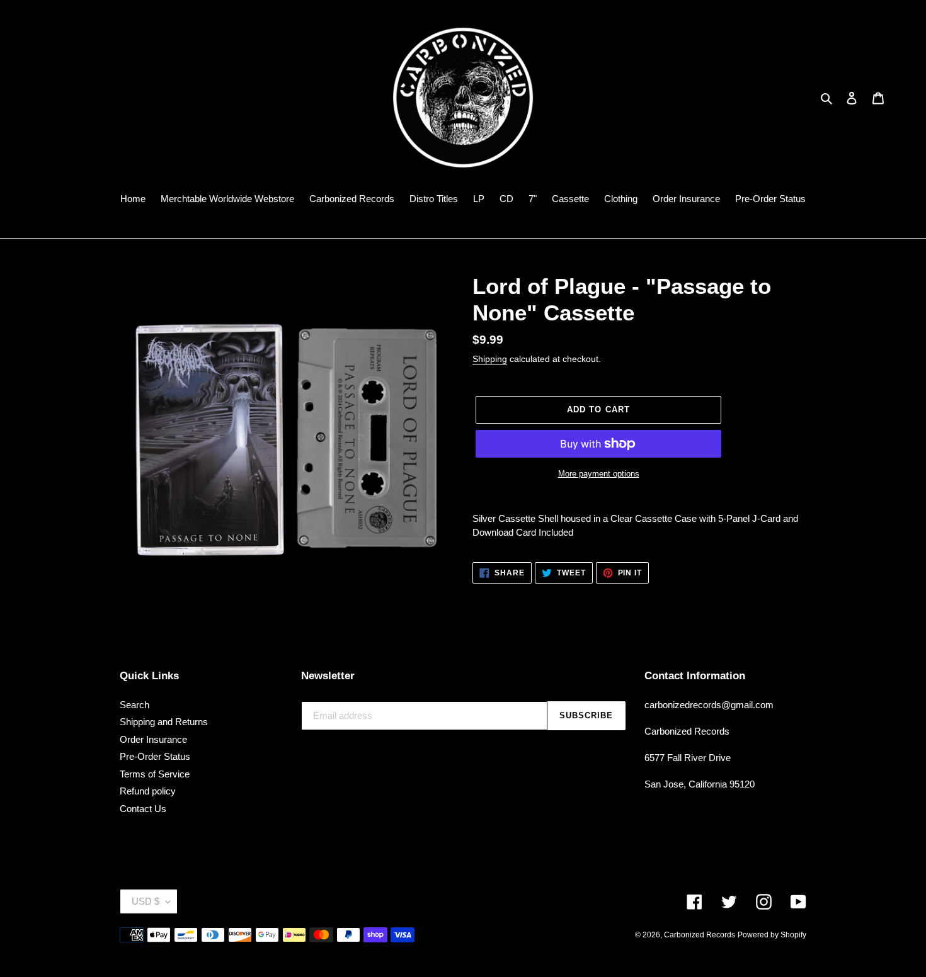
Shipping (489, 359)
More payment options (598, 473)
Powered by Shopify (772, 934)
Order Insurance (153, 739)
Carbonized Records (699, 934)
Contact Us (143, 808)
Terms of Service (155, 774)
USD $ (145, 901)
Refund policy (148, 791)
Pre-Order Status (155, 756)
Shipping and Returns (164, 721)
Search (134, 704)
